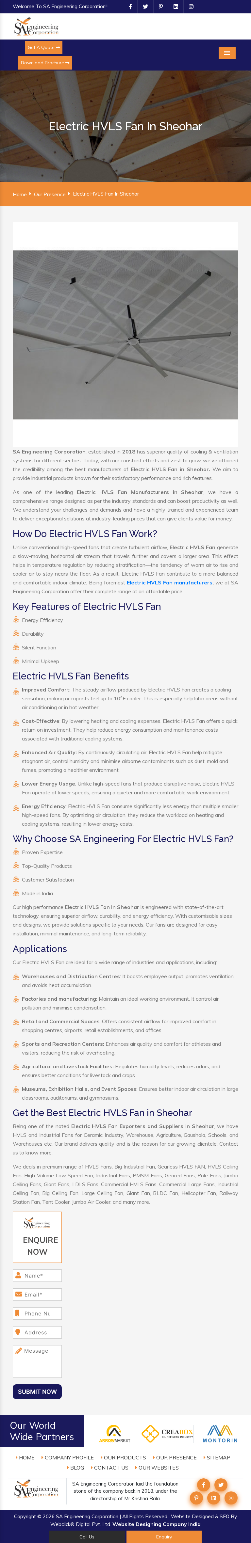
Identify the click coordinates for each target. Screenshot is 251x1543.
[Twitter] (143, 6)
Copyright (25, 1516)
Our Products (124, 1457)
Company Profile (68, 1457)
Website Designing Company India (156, 1524)
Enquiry (164, 1537)
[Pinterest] (158, 6)
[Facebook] (128, 6)
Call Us (86, 1537)
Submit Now (37, 1391)
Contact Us (110, 1467)
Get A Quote (42, 47)
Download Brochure (43, 63)
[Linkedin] (173, 6)
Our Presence (50, 194)
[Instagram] (188, 6)
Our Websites (158, 1467)
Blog (76, 1467)
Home (20, 194)
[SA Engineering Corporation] (37, 26)
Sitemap (218, 1457)
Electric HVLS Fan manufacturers (170, 582)
